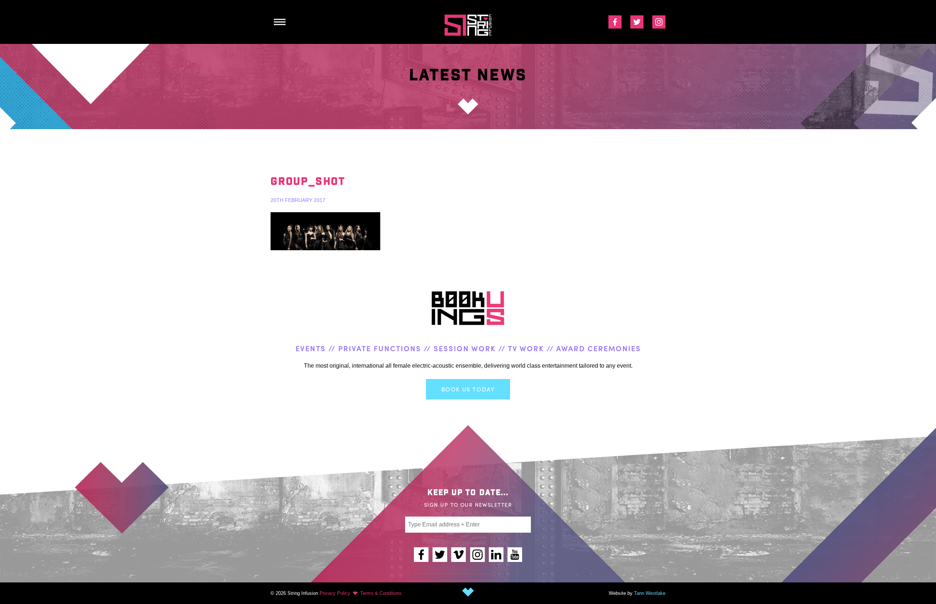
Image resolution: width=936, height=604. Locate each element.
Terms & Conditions (381, 593)
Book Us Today (468, 389)
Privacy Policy (335, 593)
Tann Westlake (649, 593)
